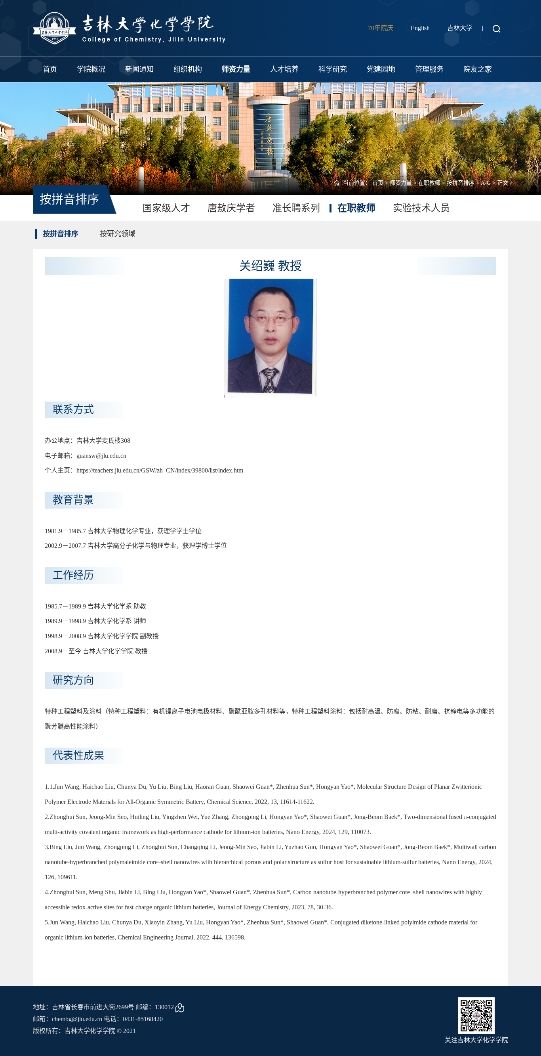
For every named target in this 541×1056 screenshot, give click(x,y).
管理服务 (429, 69)
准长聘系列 (296, 208)
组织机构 (187, 69)
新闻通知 (139, 69)
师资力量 (236, 69)
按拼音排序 (460, 183)
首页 (50, 69)
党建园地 (381, 69)
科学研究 (332, 69)
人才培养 (284, 69)
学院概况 (91, 69)
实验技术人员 (421, 208)
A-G (486, 183)
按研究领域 (117, 234)
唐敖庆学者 (231, 208)
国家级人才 (166, 208)
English (420, 28)
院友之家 (477, 69)
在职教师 (429, 183)
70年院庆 (380, 28)
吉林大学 (459, 28)
